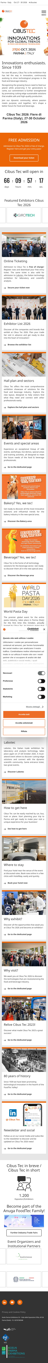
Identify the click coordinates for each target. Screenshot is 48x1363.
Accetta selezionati (24, 723)
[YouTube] (12, 1302)
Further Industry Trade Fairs (24, 1232)
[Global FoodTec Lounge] (24, 1226)
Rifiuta (24, 731)
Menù (44, 15)
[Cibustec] (13, 1351)
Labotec (19, 275)
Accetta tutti (24, 714)
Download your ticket (24, 158)
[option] (24, 215)
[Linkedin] (4, 1302)
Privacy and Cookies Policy (14, 1312)
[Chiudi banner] (44, 629)
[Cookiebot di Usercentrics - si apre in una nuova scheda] (29, 629)
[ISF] (6, 1338)
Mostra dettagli (33, 707)
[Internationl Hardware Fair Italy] (8, 11)
